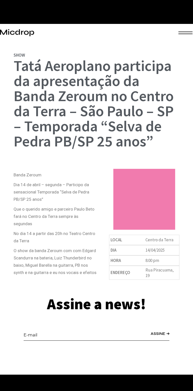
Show (19, 55)
